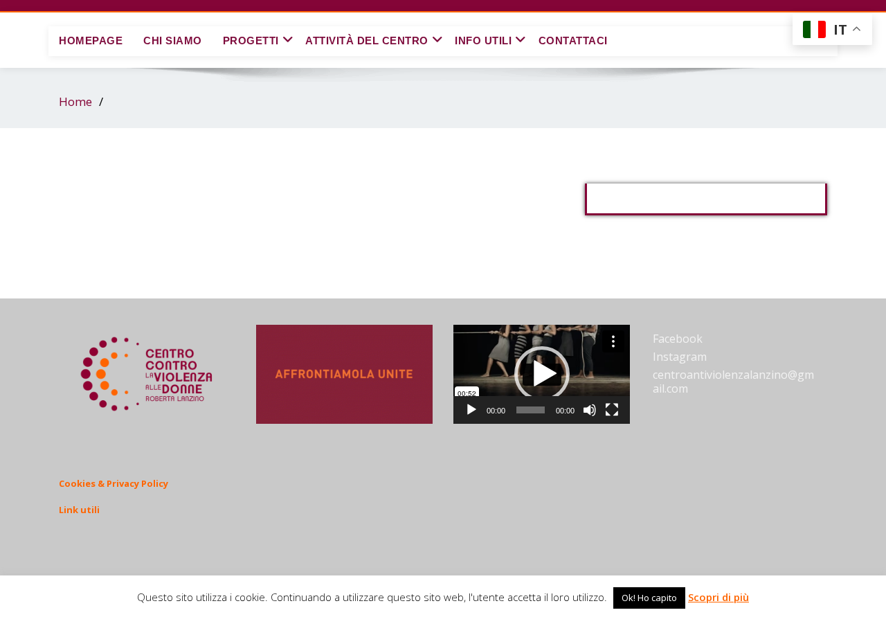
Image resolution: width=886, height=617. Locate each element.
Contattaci (573, 40)
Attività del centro (366, 40)
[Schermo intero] (612, 410)
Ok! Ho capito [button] (649, 597)
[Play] (471, 410)
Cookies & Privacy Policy (113, 483)
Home (75, 101)
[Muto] (590, 410)
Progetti (251, 40)
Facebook (678, 338)
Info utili (483, 40)
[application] (541, 374)
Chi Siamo (172, 40)
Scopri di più (718, 597)
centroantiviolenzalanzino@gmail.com (733, 381)
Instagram (680, 356)
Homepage (91, 40)
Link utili (79, 509)
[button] (542, 374)
